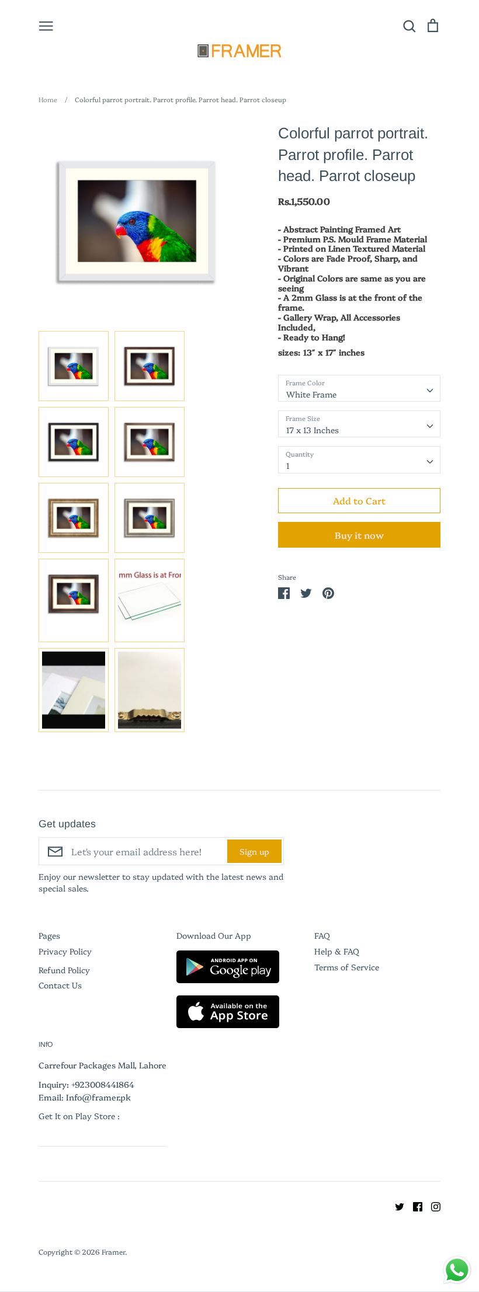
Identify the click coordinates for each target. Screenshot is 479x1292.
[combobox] (359, 388)
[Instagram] (431, 1205)
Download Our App (213, 935)
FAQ (322, 935)
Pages (49, 935)
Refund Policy (64, 970)
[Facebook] (413, 1205)
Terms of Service (346, 967)
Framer (113, 1251)
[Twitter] (395, 1205)
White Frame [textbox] (311, 394)
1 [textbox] (288, 465)
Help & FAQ (336, 951)
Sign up (254, 851)
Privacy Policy (65, 951)
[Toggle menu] (46, 25)
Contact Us (60, 985)
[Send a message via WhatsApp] (457, 1270)
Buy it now (359, 534)
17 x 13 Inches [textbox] (312, 430)
